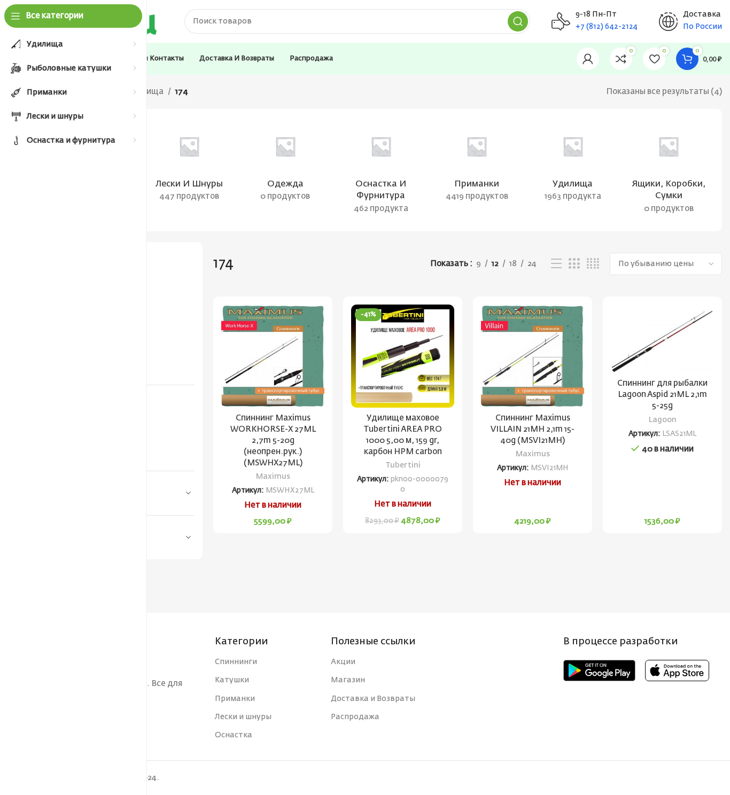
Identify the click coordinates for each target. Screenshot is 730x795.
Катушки (232, 680)
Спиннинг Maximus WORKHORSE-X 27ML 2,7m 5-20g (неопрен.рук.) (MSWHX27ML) (273, 440)
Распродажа (355, 717)
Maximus (273, 476)
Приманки (235, 699)
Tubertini (403, 465)
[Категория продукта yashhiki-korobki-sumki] (668, 170)
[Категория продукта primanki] (476, 164)
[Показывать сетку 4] (593, 263)
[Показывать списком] (556, 263)
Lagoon (663, 420)
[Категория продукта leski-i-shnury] (188, 164)
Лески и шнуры (243, 717)
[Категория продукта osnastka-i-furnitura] (380, 170)
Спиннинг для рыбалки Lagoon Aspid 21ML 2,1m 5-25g (662, 394)
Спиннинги (236, 662)
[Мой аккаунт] (587, 58)
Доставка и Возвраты (373, 699)
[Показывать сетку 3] (574, 263)
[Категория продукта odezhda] (285, 164)
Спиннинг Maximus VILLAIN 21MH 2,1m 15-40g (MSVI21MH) (532, 429)
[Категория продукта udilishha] (572, 164)
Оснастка (233, 735)
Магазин (348, 680)
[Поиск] (518, 21)
